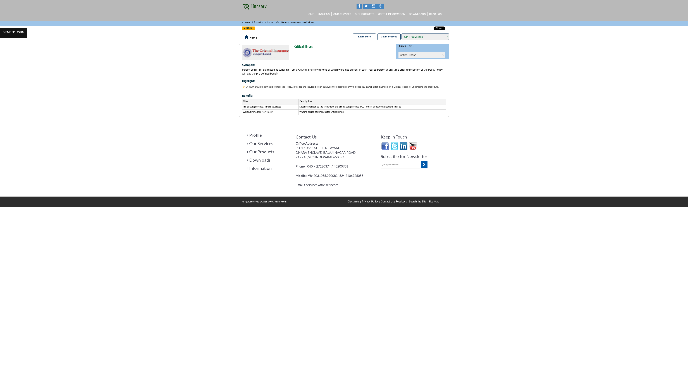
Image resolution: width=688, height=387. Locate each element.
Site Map (434, 201)
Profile (255, 135)
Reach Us (435, 14)
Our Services (342, 14)
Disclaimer (353, 201)
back (249, 28)
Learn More (364, 36)
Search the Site (417, 201)
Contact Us (387, 201)
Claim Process (389, 36)
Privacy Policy (370, 201)
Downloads (417, 14)
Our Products (364, 14)
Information (260, 168)
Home (310, 14)
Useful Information (391, 14)
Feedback (401, 201)
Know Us (324, 14)
